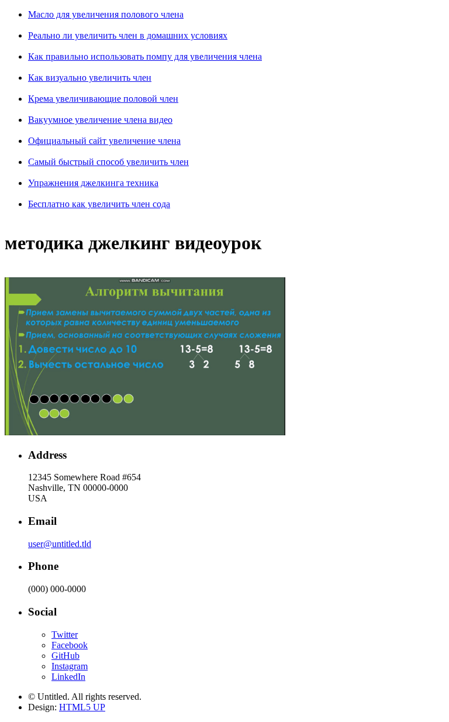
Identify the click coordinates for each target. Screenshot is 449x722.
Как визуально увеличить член (89, 77)
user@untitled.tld (59, 544)
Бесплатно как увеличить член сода (99, 204)
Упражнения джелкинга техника (93, 183)
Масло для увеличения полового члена (106, 14)
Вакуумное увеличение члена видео (100, 120)
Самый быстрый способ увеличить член (108, 162)
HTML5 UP (82, 707)
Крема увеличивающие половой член (103, 99)
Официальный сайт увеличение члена (104, 141)
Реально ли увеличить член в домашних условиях (127, 35)
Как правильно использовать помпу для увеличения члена (145, 56)
